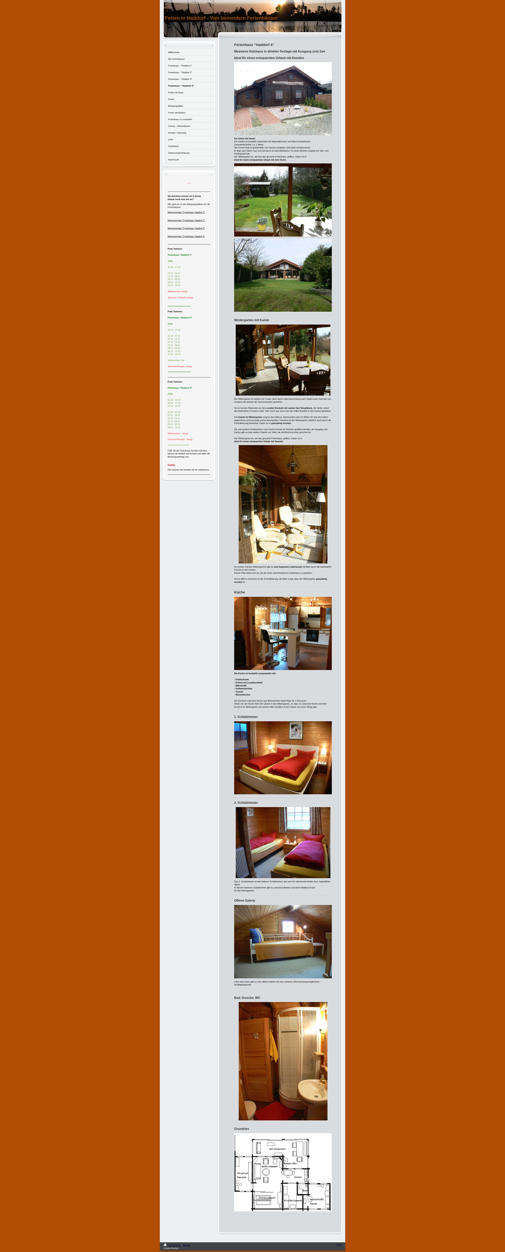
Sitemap (186, 1245)
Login (338, 1245)
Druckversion (174, 1245)
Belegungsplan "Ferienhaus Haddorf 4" (186, 236)
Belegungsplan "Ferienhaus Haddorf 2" (186, 220)
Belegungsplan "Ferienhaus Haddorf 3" (186, 228)
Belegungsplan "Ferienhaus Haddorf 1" (186, 212)
